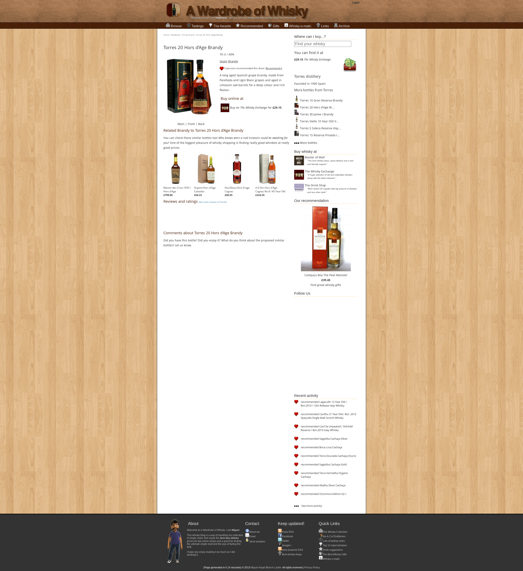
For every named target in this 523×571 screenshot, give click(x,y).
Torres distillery (307, 76)
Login (356, 2)
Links (325, 26)
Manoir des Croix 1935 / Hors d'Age (177, 189)
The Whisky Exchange (319, 171)
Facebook (287, 536)
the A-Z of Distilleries (334, 536)
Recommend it (274, 68)
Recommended (252, 26)
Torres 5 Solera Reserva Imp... (320, 128)
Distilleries (175, 34)
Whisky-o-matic (300, 26)
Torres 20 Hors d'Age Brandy (209, 34)
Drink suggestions (333, 549)
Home (166, 34)
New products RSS (292, 549)
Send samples (257, 541)
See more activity (311, 506)
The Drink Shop (315, 185)
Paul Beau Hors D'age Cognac (237, 189)
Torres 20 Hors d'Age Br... (317, 107)
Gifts (276, 26)
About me (254, 531)
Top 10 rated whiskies (335, 545)
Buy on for (255, 107)
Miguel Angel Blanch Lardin (266, 567)
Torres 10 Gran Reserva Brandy (321, 100)
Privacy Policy (312, 567)
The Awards (222, 26)
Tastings (198, 26)
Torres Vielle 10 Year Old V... (319, 121)
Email (252, 536)
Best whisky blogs (292, 554)
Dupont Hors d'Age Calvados (205, 189)
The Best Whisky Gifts (335, 554)
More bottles (308, 143)
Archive (344, 26)
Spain (223, 61)
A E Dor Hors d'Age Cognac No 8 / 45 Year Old (270, 189)
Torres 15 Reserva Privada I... (319, 135)
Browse (176, 26)
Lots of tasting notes (334, 540)
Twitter (285, 540)
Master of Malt (315, 157)
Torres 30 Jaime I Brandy (316, 114)
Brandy (233, 61)
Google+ (287, 545)
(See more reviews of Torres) (213, 201)
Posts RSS (288, 531)
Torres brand (188, 34)
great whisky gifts (329, 285)
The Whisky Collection (335, 531)
